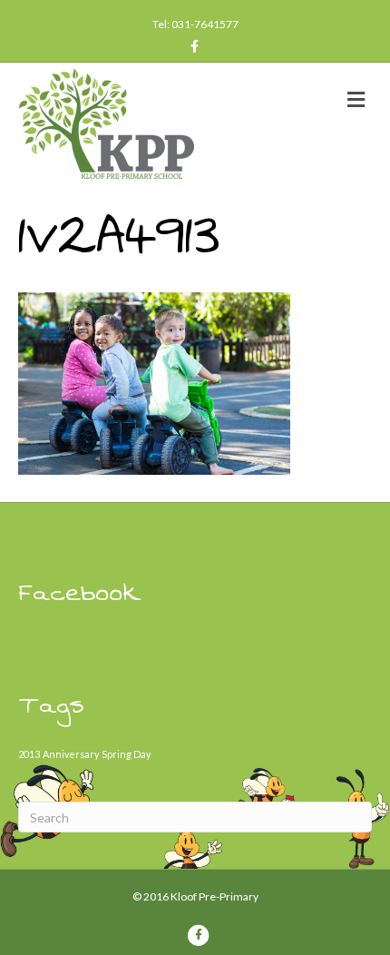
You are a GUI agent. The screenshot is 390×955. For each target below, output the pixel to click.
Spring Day (126, 754)
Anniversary (71, 754)
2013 (29, 754)
